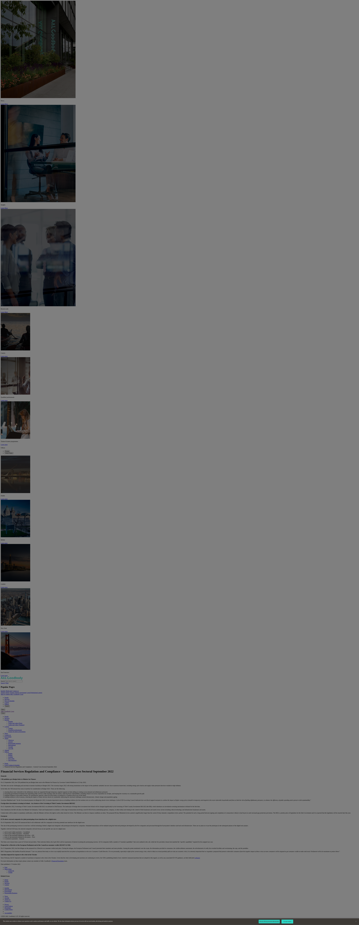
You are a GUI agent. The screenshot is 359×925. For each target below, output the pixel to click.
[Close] (356, 921)
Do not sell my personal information (269, 921)
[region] (179, 921)
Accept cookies (287, 921)
